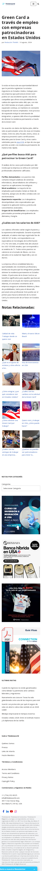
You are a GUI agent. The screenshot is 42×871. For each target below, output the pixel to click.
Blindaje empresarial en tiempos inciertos (18, 714)
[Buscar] (38, 4)
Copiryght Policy (8, 781)
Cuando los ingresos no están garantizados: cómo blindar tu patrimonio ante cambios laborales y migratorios (19, 691)
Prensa (4, 747)
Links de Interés (8, 751)
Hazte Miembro (8, 755)
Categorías (6, 484)
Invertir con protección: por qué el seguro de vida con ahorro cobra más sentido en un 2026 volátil (20, 707)
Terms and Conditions (10, 773)
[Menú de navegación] (33, 4)
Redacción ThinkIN (11, 42)
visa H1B (20, 142)
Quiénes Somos (8, 743)
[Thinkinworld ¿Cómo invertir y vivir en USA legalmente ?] (9, 4)
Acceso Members (9, 769)
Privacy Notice (7, 777)
